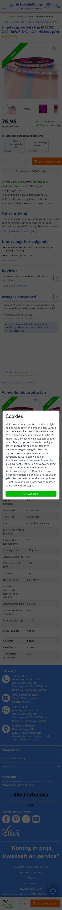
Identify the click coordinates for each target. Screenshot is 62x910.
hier (51, 460)
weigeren (25, 471)
